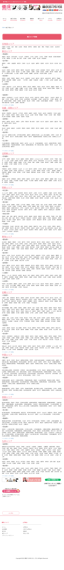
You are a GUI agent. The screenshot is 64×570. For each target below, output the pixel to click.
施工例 (4, 531)
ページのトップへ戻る (8, 105)
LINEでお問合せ (27, 529)
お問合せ (25, 527)
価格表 (25, 531)
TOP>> (4, 27)
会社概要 (4, 529)
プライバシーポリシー (8, 535)
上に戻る (10, 513)
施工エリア (5, 533)
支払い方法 (26, 533)
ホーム (4, 527)
